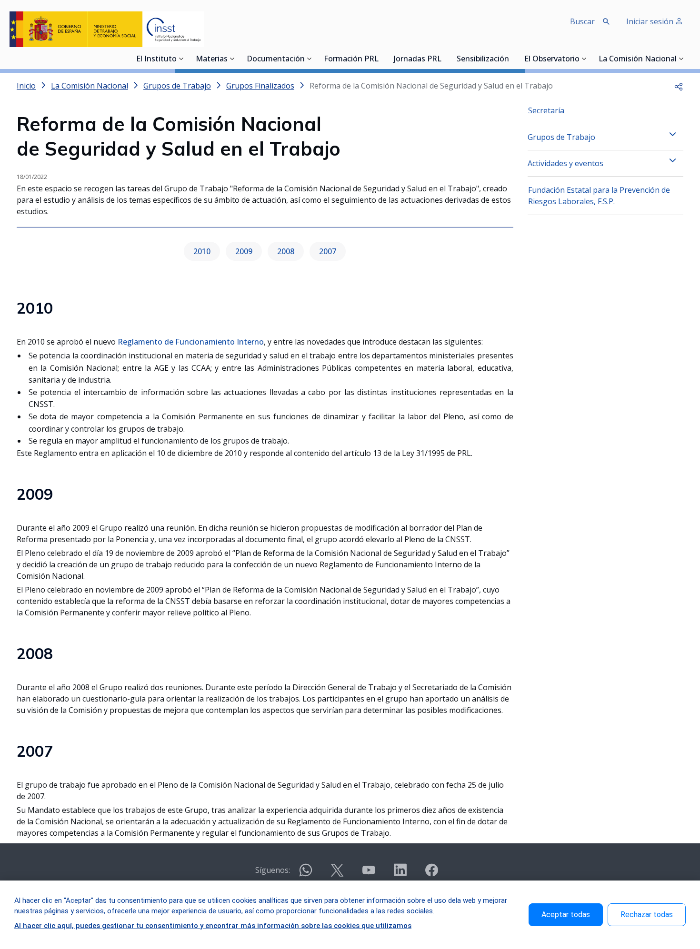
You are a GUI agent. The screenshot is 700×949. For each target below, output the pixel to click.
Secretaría (546, 110)
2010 (201, 251)
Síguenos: (272, 870)
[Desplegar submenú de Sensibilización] (512, 58)
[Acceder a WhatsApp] (305, 874)
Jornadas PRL (417, 59)
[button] (678, 85)
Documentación (276, 59)
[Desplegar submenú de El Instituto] (181, 58)
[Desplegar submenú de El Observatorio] (584, 58)
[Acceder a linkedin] (400, 874)
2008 (285, 251)
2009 (243, 251)
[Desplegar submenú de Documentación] (309, 58)
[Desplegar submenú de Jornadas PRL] (444, 58)
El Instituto (156, 59)
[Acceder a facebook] (431, 874)
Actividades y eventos (565, 163)
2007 (327, 251)
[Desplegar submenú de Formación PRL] (381, 58)
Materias (212, 59)
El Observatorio (552, 59)
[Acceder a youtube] (368, 874)
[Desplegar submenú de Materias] (232, 58)
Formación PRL (351, 59)
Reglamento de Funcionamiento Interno (191, 341)
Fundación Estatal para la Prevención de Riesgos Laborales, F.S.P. (599, 196)
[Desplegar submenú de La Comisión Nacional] (681, 58)
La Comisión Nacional (638, 59)
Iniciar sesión (650, 21)
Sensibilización (483, 59)
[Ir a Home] (107, 29)
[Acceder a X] (337, 874)
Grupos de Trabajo (561, 137)
